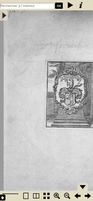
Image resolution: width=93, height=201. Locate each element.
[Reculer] (77, 196)
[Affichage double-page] (36, 196)
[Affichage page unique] (26, 196)
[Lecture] (70, 5)
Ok (59, 5)
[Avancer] (88, 196)
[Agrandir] (57, 196)
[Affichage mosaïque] (46, 196)
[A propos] (81, 5)
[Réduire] (67, 196)
